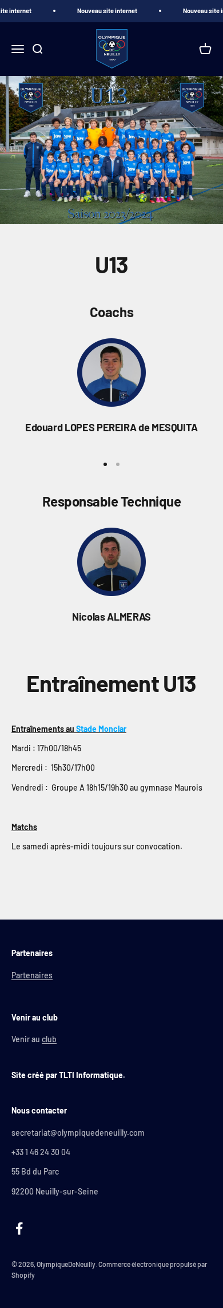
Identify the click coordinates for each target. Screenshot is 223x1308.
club (49, 1039)
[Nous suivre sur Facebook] (19, 1228)
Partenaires (32, 975)
